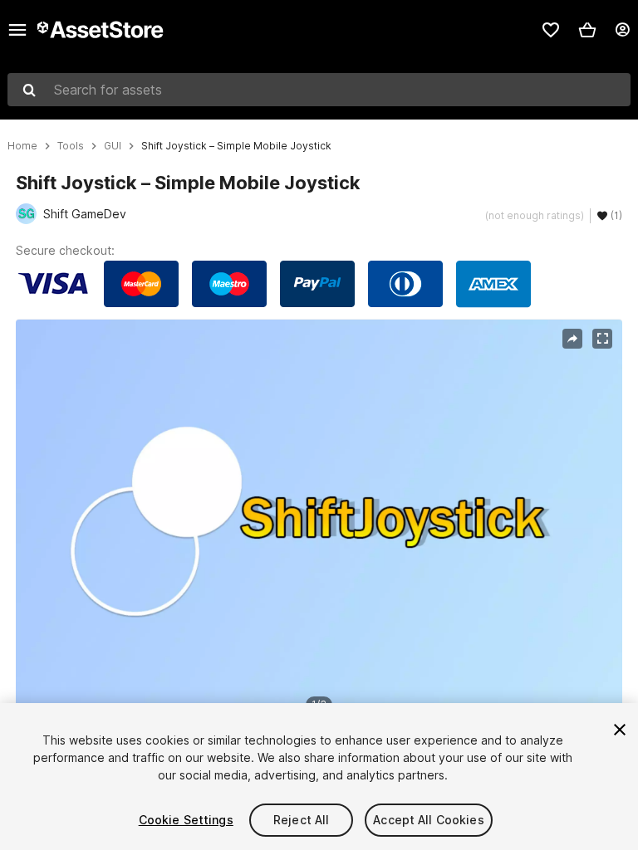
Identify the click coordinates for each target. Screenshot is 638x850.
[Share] (572, 339)
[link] (551, 30)
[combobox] (319, 89)
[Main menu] (17, 29)
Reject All (301, 820)
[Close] (620, 729)
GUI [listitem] (112, 146)
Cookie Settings (186, 820)
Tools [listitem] (70, 146)
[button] (587, 30)
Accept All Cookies (428, 820)
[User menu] (622, 30)
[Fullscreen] (602, 339)
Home (22, 146)
